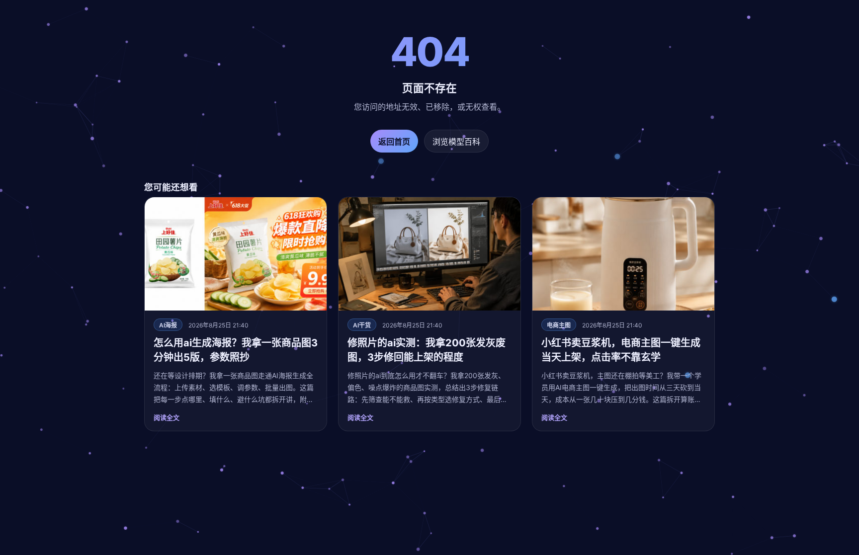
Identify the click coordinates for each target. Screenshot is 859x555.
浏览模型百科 (456, 142)
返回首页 (394, 142)
